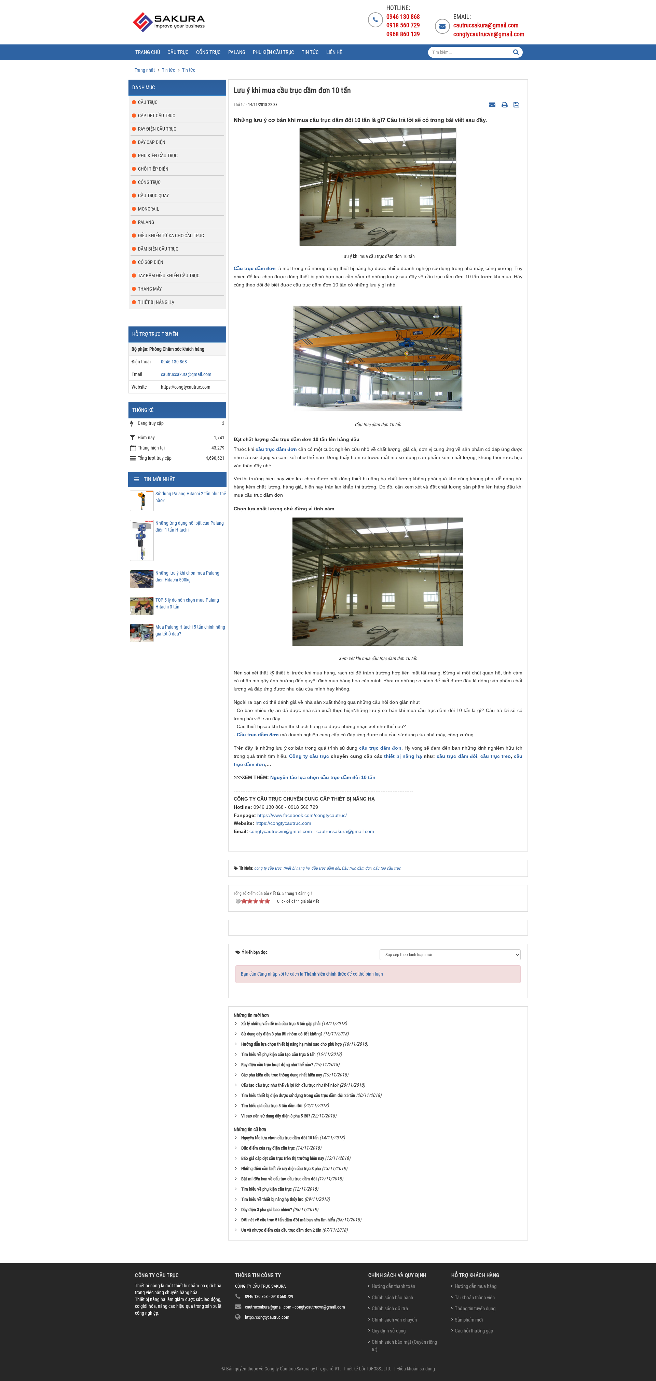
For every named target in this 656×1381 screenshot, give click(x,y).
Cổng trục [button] (208, 52)
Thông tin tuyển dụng (475, 1308)
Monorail (148, 209)
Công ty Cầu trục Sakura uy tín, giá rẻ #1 (302, 1368)
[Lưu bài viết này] (517, 104)
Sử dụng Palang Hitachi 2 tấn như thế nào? (190, 497)
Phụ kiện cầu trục (158, 155)
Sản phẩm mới (469, 1320)
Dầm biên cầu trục (158, 249)
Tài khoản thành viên (475, 1298)
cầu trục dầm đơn (276, 449)
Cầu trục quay (153, 195)
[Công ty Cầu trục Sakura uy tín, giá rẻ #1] (169, 22)
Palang (146, 222)
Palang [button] (236, 52)
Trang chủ (147, 52)
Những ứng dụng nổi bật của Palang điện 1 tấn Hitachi (189, 526)
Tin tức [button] (310, 52)
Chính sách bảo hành (392, 1298)
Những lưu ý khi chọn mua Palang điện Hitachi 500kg (187, 576)
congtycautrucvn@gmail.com (280, 831)
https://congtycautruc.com (283, 823)
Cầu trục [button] (178, 52)
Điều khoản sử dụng (416, 1368)
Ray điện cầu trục (157, 129)
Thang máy (150, 289)
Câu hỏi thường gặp (474, 1331)
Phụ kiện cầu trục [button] (273, 52)
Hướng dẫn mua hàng (475, 1286)
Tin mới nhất (159, 479)
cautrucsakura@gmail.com (345, 831)
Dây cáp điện (151, 142)
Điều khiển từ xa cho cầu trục (171, 235)
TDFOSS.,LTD (378, 1368)
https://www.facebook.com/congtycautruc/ (302, 815)
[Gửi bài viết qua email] (493, 104)
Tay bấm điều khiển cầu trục (169, 275)
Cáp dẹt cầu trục (156, 115)
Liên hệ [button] (334, 52)
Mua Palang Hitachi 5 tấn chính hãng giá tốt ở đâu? (190, 630)
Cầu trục (148, 102)
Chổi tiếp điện (153, 169)
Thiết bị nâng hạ (156, 302)
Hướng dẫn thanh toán (393, 1286)
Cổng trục (149, 182)
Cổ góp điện (150, 262)
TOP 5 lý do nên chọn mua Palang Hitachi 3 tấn (187, 603)
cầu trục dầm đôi (457, 756)
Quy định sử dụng (389, 1331)
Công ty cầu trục (309, 756)
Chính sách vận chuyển (394, 1320)
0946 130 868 (174, 361)
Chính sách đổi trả (390, 1308)
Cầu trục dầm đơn (255, 268)
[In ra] (505, 104)
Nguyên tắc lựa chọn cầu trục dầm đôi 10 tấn (322, 777)
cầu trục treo (495, 756)
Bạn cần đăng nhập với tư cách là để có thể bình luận (312, 974)
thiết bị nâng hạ (403, 756)
